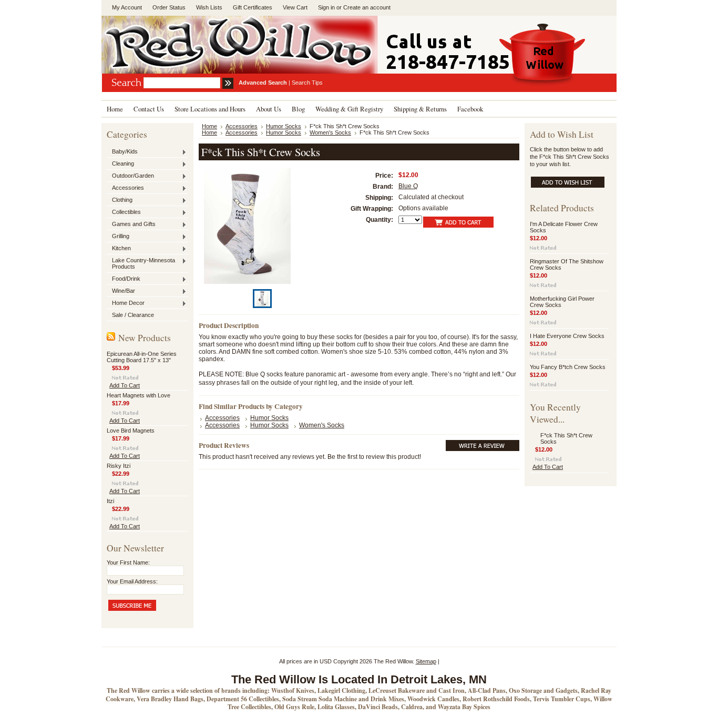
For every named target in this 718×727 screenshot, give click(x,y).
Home (209, 126)
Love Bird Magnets (131, 430)
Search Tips (307, 82)
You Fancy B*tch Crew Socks (568, 367)
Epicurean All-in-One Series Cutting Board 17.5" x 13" (142, 357)
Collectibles (124, 212)
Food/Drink (123, 279)
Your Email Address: (132, 581)
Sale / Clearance (133, 315)
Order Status (169, 7)
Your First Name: (128, 562)
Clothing (119, 200)
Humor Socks (283, 126)
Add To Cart (124, 385)
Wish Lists (209, 7)
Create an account (367, 7)
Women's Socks (330, 132)
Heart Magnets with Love (138, 395)
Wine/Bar (121, 291)
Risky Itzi (118, 466)
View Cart (295, 7)
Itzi (110, 501)
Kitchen (119, 248)
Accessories (125, 188)
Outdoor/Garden (130, 176)
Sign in (326, 7)
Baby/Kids (122, 152)
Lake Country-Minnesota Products (141, 263)
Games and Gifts (131, 224)
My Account (127, 7)
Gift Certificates (252, 7)
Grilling (118, 236)
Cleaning (120, 164)
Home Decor (126, 303)
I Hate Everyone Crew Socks (567, 336)
